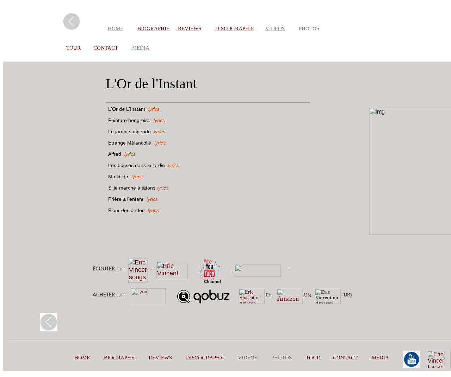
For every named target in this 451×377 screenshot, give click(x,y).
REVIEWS (189, 28)
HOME (82, 357)
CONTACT (105, 48)
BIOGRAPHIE (153, 28)
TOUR (73, 48)
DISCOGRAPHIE (234, 28)
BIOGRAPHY (119, 357)
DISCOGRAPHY (205, 357)
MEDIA (380, 357)
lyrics (154, 109)
